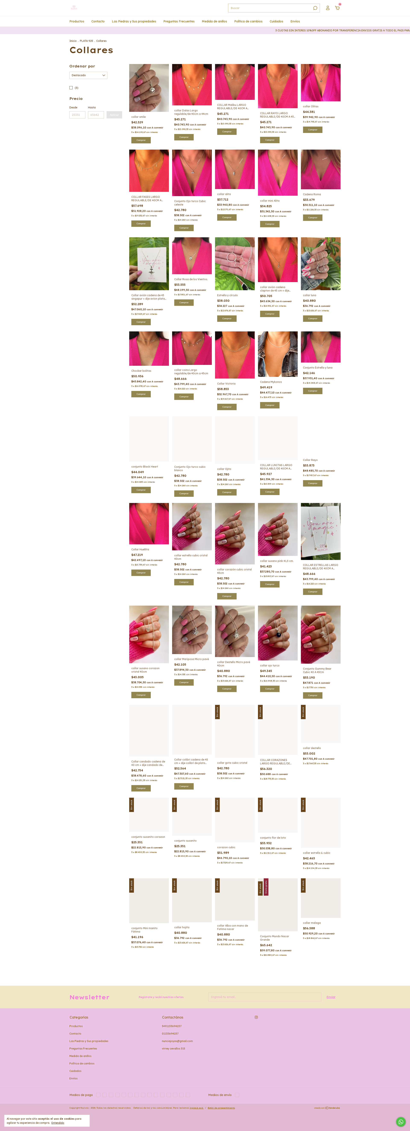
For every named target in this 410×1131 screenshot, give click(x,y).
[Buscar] (315, 8)
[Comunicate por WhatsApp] (401, 1122)
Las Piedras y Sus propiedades (134, 21)
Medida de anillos (214, 21)
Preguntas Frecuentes (179, 21)
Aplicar (114, 115)
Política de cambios (248, 21)
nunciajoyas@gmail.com (177, 1041)
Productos (76, 21)
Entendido (57, 1122)
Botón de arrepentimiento (221, 1107)
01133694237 (170, 1033)
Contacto (98, 21)
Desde (73, 107)
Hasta (92, 107)
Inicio (73, 40)
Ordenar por (82, 66)
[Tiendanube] (327, 1108)
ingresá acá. (197, 1107)
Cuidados (276, 21)
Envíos (295, 21)
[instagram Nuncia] (256, 1017)
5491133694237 (172, 1026)
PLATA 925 (86, 40)
